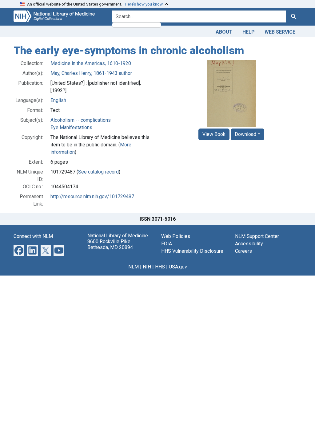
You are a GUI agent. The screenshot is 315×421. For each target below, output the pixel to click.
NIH (147, 267)
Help (248, 32)
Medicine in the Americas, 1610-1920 (90, 63)
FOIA (166, 244)
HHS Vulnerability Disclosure (192, 251)
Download (245, 134)
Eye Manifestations (71, 127)
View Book (213, 134)
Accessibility (249, 244)
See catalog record (98, 172)
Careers (243, 251)
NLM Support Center (257, 236)
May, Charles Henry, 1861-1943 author (91, 73)
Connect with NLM (33, 236)
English (58, 100)
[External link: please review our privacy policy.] (19, 250)
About (224, 32)
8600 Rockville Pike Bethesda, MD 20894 (110, 244)
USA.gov (178, 267)
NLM (133, 267)
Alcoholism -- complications (80, 120)
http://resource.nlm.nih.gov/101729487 (92, 196)
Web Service (280, 32)
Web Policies (175, 236)
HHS (160, 267)
